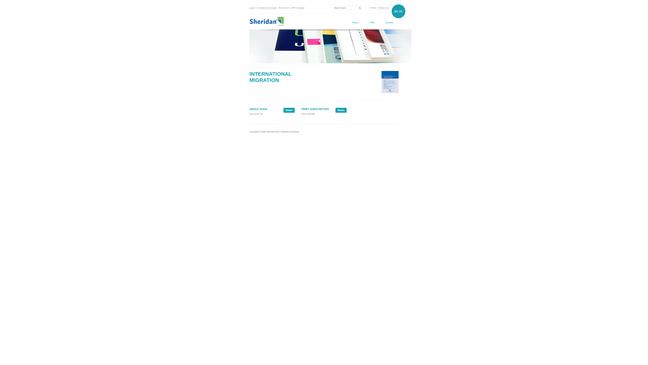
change (300, 7)
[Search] (360, 8)
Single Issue (258, 109)
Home (355, 22)
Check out (384, 7)
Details (289, 110)
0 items (373, 7)
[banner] (280, 21)
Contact (389, 22)
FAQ (372, 22)
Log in (252, 7)
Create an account (268, 7)
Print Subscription (315, 109)
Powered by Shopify (289, 131)
